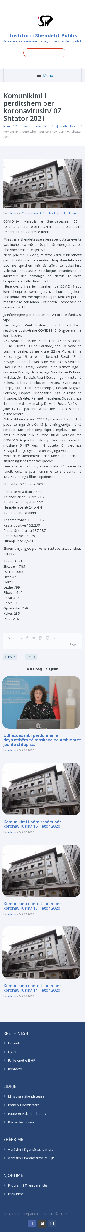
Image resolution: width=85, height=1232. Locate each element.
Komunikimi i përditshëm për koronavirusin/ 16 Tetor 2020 (32, 824)
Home (7, 126)
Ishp (47, 126)
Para (11, 657)
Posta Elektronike (21, 1122)
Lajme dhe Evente (66, 126)
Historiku (15, 1043)
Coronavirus (23, 126)
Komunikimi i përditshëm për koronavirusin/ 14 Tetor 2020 (32, 988)
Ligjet (12, 1052)
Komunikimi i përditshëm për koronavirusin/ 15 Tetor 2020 (32, 906)
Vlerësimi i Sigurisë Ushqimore (30, 1149)
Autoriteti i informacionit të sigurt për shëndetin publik (42, 41)
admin (11, 213)
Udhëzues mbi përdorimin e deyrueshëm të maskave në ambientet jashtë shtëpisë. (42, 740)
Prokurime (16, 1194)
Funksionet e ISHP (21, 1060)
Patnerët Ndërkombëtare (27, 1113)
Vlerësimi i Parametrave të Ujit (31, 1158)
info (38, 126)
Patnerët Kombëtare (23, 1105)
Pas (29, 657)
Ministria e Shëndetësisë (26, 1096)
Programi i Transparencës (27, 1185)
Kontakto (15, 1069)
